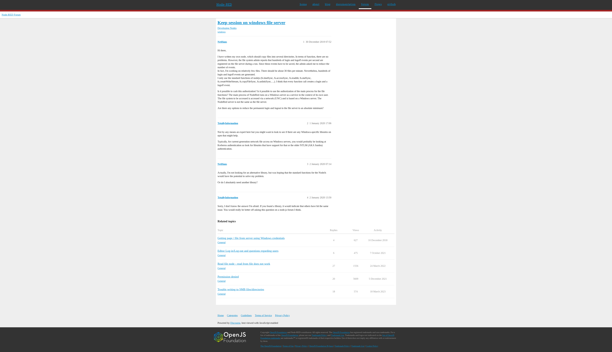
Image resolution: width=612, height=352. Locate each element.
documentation (346, 4)
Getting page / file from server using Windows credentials (251, 238)
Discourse (235, 323)
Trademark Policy (319, 335)
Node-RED (224, 4)
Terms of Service (263, 315)
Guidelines (246, 315)
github (391, 4)
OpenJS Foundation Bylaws (321, 346)
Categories (232, 315)
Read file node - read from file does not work (244, 263)
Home (221, 315)
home (303, 4)
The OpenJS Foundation (270, 346)
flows (378, 4)
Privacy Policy (282, 315)
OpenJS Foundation (278, 332)
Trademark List (337, 335)
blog (327, 4)
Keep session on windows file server (251, 22)
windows (222, 32)
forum (365, 4)
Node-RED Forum (11, 14)
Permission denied (228, 276)
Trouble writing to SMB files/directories (241, 289)
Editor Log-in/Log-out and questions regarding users (248, 250)
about (315, 4)
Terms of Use (288, 346)
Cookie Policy (372, 346)
